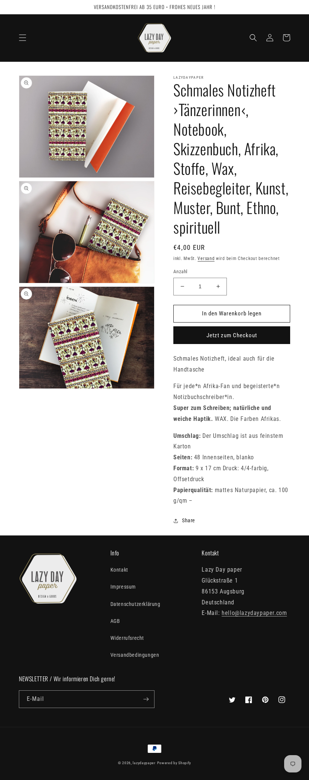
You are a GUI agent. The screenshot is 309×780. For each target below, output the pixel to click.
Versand (205, 258)
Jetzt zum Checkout (232, 335)
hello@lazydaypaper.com (254, 612)
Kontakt (119, 570)
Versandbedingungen (134, 655)
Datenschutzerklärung (135, 604)
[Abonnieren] (146, 699)
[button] (22, 37)
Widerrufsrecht (127, 638)
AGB (115, 621)
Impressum (123, 587)
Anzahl (180, 271)
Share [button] (188, 520)
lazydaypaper (144, 763)
